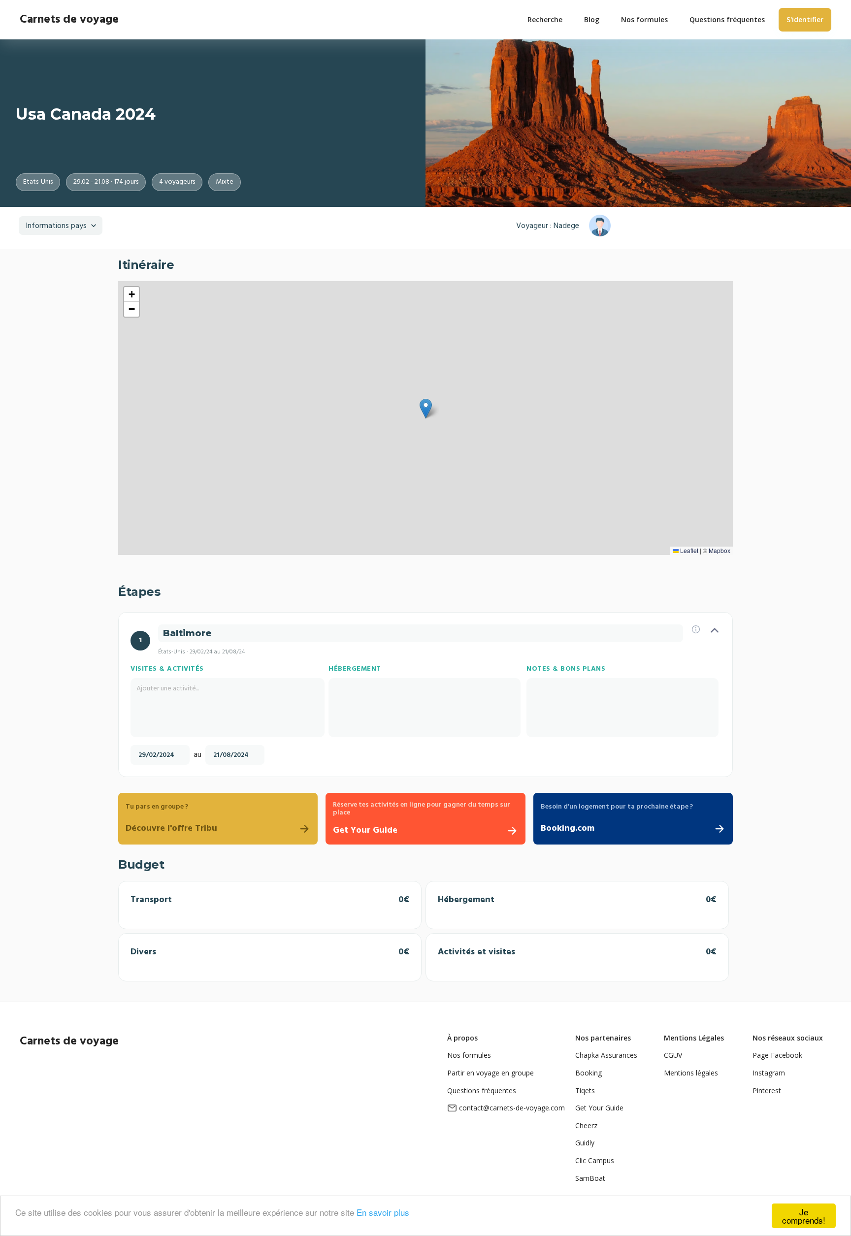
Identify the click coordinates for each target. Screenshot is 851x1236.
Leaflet (688, 550)
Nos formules (469, 1055)
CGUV (673, 1055)
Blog (591, 19)
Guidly (584, 1142)
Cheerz (586, 1125)
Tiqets (585, 1090)
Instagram (769, 1072)
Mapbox (719, 550)
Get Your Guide (599, 1107)
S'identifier (804, 19)
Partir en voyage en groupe (490, 1072)
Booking (588, 1072)
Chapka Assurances (606, 1055)
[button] (426, 409)
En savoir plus (383, 1212)
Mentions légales (691, 1072)
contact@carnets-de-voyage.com (512, 1107)
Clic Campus (594, 1160)
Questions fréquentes (481, 1090)
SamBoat (590, 1178)
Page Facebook (777, 1055)
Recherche (544, 19)
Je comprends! (803, 1215)
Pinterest (767, 1090)
